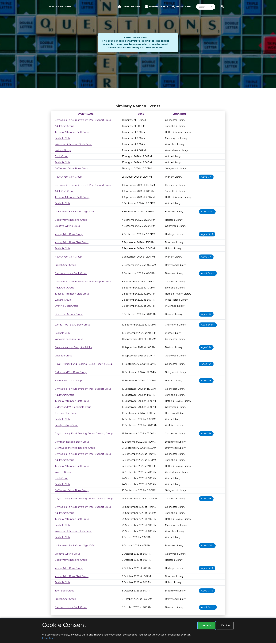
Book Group (61, 156)
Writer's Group (63, 150)
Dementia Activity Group (69, 314)
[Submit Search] (212, 7)
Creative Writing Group (67, 225)
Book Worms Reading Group (71, 219)
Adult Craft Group (64, 126)
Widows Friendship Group (69, 339)
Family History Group (66, 425)
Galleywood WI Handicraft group (73, 407)
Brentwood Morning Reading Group (75, 447)
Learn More (48, 638)
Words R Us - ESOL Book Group (72, 324)
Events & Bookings (60, 6)
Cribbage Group (63, 355)
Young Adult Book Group (69, 234)
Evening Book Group (66, 305)
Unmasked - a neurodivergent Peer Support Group (83, 120)
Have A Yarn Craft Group (68, 176)
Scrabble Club (62, 138)
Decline (225, 625)
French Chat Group (65, 265)
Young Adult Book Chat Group (71, 242)
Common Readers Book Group (72, 441)
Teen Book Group (64, 590)
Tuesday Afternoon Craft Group (72, 132)
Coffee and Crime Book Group (71, 168)
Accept (206, 625)
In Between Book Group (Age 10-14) (75, 211)
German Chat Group (66, 413)
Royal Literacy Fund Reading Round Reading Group (84, 364)
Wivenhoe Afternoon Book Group (73, 144)
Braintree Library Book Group (71, 273)
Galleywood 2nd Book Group (71, 372)
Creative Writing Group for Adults (73, 347)
